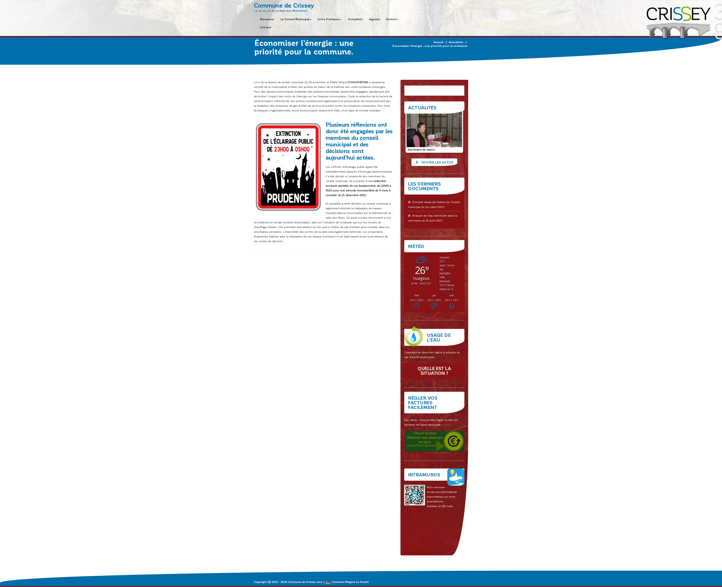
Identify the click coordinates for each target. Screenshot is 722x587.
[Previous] (412, 131)
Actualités (355, 19)
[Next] (456, 131)
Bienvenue (267, 19)
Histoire (391, 19)
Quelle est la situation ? (434, 371)
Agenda (374, 19)
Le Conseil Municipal (295, 19)
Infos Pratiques (329, 19)
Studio (364, 581)
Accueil (439, 42)
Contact (266, 27)
